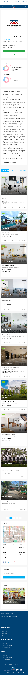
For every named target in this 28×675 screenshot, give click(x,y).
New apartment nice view (8, 265)
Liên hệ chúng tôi (4, 621)
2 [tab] (12, 606)
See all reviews (7, 39)
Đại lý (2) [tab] (14, 170)
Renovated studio (6, 334)
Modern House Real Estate (8, 207)
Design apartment (6, 300)
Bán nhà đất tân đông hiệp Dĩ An (9, 502)
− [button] (4, 530)
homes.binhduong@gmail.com (6, 3)
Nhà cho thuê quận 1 (7, 197)
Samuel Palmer (6, 309)
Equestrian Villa (5, 469)
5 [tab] (18, 606)
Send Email (14, 51)
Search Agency (14, 577)
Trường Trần (6, 509)
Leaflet (13, 542)
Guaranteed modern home (8, 401)
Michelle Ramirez (7, 342)
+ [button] (4, 528)
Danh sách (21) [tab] (5, 170)
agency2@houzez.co (20, 554)
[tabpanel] (14, 596)
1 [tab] (10, 606)
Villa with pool (5, 232)
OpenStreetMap (18, 542)
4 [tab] (16, 606)
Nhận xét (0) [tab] (23, 170)
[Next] (20, 518)
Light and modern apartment (8, 434)
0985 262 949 (6, 1)
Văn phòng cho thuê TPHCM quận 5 (10, 367)
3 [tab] (14, 606)
